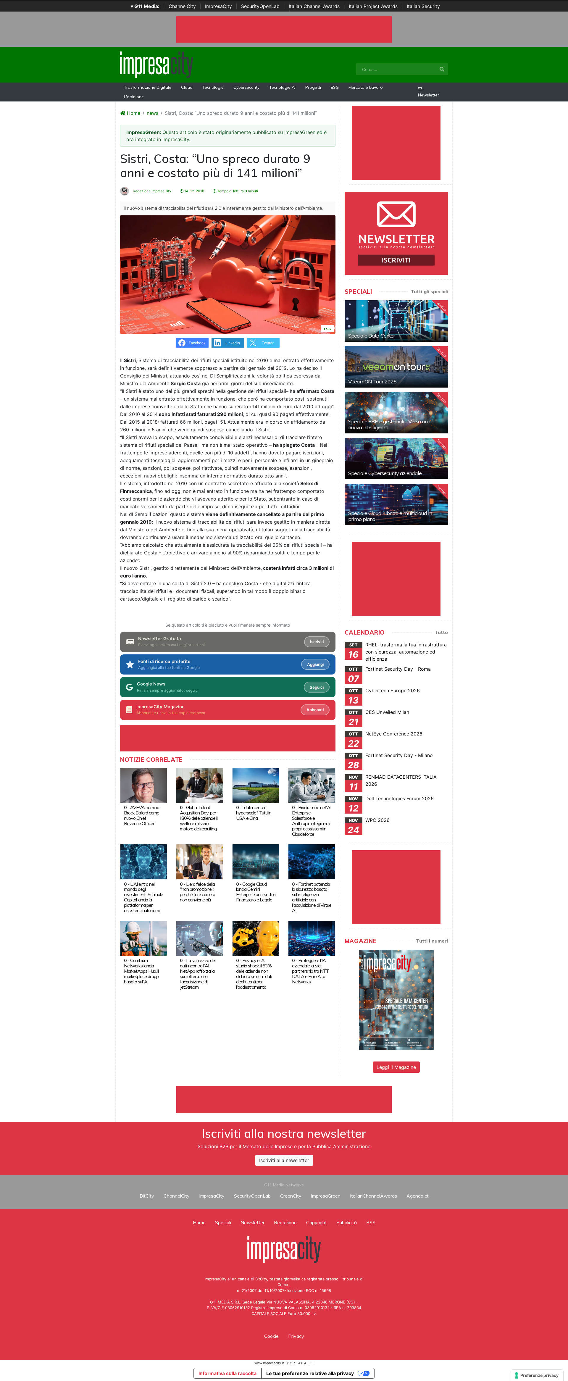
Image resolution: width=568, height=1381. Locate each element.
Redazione (285, 1222)
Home (132, 113)
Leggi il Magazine (396, 1067)
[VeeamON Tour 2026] (396, 367)
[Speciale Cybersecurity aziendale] (396, 458)
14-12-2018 (193, 191)
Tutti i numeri (432, 941)
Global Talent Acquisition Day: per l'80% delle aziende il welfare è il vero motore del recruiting (198, 818)
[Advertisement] (284, 1099)
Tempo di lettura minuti (237, 191)
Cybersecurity (246, 87)
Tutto (441, 632)
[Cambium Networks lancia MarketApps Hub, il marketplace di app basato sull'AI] (143, 938)
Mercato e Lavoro (365, 87)
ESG (335, 87)
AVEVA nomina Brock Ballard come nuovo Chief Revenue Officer (141, 815)
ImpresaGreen (326, 1196)
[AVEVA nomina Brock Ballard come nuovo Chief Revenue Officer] (143, 785)
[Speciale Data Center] (396, 321)
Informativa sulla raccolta (227, 1373)
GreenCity (290, 1196)
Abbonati (315, 709)
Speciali (223, 1222)
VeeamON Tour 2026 (372, 381)
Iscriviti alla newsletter (284, 1160)
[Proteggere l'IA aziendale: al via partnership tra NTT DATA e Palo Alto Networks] (311, 938)
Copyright (316, 1222)
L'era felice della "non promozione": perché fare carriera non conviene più (197, 892)
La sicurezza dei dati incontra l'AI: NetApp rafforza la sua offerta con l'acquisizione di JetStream (197, 973)
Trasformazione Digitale (147, 87)
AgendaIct (417, 1196)
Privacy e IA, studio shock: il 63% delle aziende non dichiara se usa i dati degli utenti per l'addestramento (254, 973)
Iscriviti (317, 641)
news (152, 113)
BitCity (147, 1196)
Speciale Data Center (371, 335)
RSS (370, 1222)
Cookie (271, 1336)
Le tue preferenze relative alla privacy (310, 1373)
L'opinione (134, 96)
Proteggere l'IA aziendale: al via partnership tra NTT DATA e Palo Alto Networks (310, 971)
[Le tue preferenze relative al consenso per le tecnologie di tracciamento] (537, 1375)
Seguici (317, 687)
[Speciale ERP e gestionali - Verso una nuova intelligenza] (396, 412)
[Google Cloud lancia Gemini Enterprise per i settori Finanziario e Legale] (256, 861)
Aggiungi (315, 664)
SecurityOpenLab (260, 6)
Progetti (313, 87)
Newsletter (428, 95)
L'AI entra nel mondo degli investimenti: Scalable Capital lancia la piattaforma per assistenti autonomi (143, 897)
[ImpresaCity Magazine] (396, 999)
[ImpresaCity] (156, 64)
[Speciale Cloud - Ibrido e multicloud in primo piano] (396, 504)
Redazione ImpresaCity (151, 191)
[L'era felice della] (199, 861)
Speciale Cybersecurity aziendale (385, 473)
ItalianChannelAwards (373, 1196)
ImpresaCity (218, 6)
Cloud (187, 87)
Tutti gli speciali (429, 291)
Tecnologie (213, 87)
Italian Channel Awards (314, 6)
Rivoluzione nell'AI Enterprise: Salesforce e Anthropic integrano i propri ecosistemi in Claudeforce (311, 820)
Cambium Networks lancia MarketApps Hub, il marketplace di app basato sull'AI (141, 971)
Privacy (296, 1336)
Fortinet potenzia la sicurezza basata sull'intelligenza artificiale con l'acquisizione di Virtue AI (311, 897)
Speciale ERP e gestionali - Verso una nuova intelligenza (389, 424)
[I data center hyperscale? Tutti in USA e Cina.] (256, 785)
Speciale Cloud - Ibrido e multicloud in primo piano (390, 516)
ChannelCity (182, 6)
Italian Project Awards (373, 6)
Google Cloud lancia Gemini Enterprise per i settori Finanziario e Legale (255, 892)
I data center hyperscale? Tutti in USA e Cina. (253, 812)
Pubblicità (346, 1222)
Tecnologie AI (282, 87)
